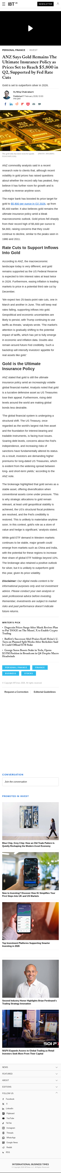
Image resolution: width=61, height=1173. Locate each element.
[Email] (33, 104)
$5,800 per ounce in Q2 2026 (28, 203)
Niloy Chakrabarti (25, 92)
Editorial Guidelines (45, 692)
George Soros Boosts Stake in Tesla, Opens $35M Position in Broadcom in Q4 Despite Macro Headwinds (30, 653)
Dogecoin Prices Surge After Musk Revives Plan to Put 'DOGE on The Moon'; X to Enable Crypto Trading (30, 630)
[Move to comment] (39, 104)
